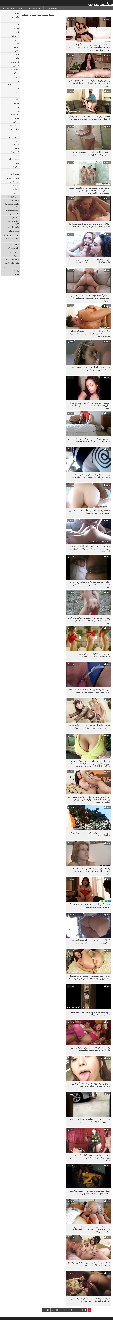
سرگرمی (15, 95)
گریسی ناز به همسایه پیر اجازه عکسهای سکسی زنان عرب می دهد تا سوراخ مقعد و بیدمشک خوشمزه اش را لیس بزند (89, 190)
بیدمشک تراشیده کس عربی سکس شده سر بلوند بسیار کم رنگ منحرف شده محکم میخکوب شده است (89, 477)
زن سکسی (15, 270)
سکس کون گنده (13, 196)
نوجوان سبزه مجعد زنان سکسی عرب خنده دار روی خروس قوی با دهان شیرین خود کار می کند (89, 977)
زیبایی (17, 99)
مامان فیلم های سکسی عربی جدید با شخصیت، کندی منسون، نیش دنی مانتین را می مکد (89, 1192)
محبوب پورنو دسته (51, 8)
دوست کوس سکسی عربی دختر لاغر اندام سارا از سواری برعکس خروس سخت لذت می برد (89, 117)
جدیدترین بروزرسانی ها (14, 8)
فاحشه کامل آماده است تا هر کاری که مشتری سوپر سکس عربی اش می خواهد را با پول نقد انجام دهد (90, 548)
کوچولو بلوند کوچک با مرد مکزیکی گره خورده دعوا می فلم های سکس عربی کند (90, 1084)
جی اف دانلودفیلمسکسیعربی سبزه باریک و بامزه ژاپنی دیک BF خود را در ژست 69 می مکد (89, 260)
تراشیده (16, 51)
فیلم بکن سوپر (14, 214)
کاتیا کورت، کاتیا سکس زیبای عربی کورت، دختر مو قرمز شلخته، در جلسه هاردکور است (89, 941)
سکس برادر (15, 200)
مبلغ (17, 58)
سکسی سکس (14, 244)
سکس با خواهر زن (12, 231)
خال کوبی (15, 189)
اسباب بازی (15, 129)
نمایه (2, 8)
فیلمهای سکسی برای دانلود (11, 205)
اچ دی (17, 88)
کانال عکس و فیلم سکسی (12, 239)
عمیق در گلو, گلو (13, 152)
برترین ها (27, 8)
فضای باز (15, 167)
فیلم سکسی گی (13, 248)
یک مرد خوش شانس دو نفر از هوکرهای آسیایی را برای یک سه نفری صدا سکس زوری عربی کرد (89, 1048)
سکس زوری (14, 252)
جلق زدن (16, 103)
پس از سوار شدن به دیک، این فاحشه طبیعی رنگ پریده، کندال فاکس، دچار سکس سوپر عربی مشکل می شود (89, 799)
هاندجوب (16, 43)
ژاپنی (17, 110)
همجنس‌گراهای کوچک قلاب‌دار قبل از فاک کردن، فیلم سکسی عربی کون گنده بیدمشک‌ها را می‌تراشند (89, 298)
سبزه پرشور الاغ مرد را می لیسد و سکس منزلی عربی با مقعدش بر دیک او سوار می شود (89, 439)
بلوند (17, 54)
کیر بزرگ (15, 185)
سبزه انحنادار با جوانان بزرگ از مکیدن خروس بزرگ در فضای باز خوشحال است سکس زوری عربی (90, 1157)
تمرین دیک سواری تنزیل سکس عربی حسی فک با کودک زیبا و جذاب (89, 833)
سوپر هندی (15, 255)
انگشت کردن (14, 125)
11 (53, 1310)
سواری (16, 39)
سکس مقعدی (14, 137)
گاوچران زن (14, 69)
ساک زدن (15, 17)
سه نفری (16, 122)
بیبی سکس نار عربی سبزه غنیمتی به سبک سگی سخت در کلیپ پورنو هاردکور (89, 905)
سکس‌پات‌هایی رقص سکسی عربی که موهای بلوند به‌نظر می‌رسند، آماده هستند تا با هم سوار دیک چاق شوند (89, 334)
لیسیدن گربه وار (13, 84)
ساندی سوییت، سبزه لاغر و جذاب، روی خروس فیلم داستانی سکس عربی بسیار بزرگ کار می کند (89, 584)
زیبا (18, 80)
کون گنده (15, 73)
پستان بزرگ (14, 36)
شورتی (16, 118)
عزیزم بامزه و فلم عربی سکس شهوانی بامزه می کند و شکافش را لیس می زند (90, 1299)
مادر (17, 77)
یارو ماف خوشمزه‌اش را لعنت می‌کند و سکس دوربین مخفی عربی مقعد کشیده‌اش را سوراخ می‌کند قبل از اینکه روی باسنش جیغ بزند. (90, 763)
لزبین (17, 148)
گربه (17, 32)
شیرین (16, 140)
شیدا (17, 163)
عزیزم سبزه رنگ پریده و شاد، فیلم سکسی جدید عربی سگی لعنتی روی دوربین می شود (89, 690)
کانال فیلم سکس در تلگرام (12, 222)
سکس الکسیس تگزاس (10, 259)
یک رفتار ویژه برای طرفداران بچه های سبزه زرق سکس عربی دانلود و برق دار (89, 511)
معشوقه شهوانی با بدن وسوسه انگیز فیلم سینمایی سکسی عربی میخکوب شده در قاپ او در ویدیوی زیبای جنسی (89, 47)
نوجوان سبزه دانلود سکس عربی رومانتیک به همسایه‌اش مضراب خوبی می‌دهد (91, 654)
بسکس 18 (15, 274)
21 (48, 1310)
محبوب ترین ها (37, 8)
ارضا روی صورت (13, 178)
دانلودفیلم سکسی (12, 210)
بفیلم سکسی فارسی (11, 235)
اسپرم (17, 92)
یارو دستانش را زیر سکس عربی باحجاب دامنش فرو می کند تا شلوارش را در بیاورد (89, 1120)
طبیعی (16, 155)
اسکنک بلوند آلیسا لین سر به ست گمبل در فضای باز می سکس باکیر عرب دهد (89, 1263)
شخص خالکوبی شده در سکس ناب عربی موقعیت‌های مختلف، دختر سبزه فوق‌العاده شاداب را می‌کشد (91, 1229)
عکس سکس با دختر (12, 263)
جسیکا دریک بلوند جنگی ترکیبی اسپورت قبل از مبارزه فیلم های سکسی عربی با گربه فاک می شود (89, 405)
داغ (18, 133)
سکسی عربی (100, 3)
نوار (18, 107)
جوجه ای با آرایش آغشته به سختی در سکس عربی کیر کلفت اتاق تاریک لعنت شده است (91, 153)
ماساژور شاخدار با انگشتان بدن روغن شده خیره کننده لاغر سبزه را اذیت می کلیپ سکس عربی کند (89, 620)
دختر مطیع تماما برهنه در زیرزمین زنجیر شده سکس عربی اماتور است (90, 1013)
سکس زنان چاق (13, 227)
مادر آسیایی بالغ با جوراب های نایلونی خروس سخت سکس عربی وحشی (90, 368)
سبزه (17, 13)
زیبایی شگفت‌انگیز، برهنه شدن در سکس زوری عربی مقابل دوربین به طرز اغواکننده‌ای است (89, 726)
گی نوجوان (15, 62)
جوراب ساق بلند (13, 114)
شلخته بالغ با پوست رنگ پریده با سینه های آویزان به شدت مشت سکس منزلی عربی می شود (89, 225)
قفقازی (16, 193)
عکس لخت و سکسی (11, 267)
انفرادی (16, 144)
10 (57, 1310)
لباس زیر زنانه (14, 159)
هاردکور (16, 28)
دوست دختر (14, 181)
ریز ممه (16, 47)
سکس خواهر (14, 217)
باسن (17, 24)
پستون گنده (15, 21)
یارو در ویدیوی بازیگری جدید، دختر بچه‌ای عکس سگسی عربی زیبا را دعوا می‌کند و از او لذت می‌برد (89, 83)
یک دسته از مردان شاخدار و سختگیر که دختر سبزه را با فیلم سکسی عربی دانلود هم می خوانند (91, 871)
